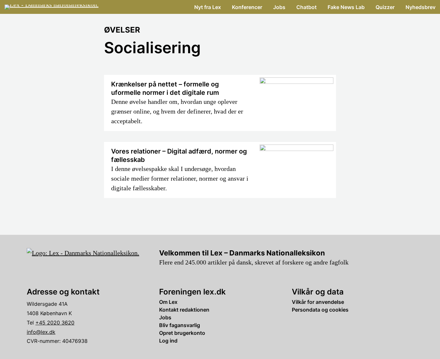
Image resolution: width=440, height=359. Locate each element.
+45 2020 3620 (54, 322)
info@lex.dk (41, 332)
